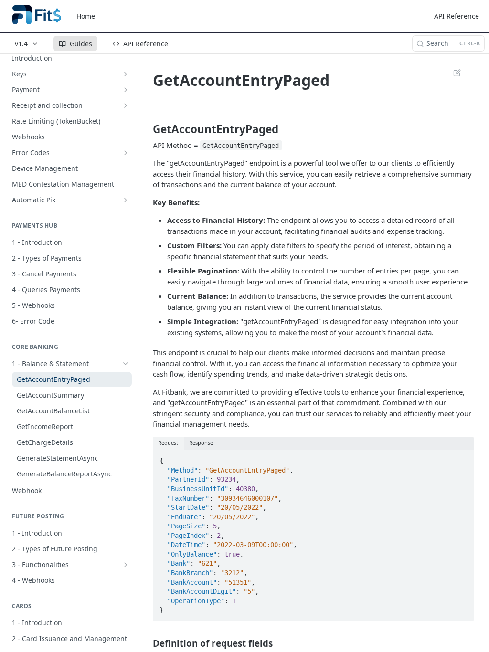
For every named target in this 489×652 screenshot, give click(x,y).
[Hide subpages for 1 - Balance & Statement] (125, 364)
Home (85, 16)
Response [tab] (201, 442)
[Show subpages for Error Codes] (125, 153)
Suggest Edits (452, 72)
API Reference (456, 16)
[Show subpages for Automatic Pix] (125, 200)
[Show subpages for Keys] (125, 74)
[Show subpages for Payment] (125, 90)
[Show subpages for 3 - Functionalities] (125, 564)
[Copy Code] (462, 458)
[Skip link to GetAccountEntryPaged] (146, 129)
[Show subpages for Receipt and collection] (125, 105)
